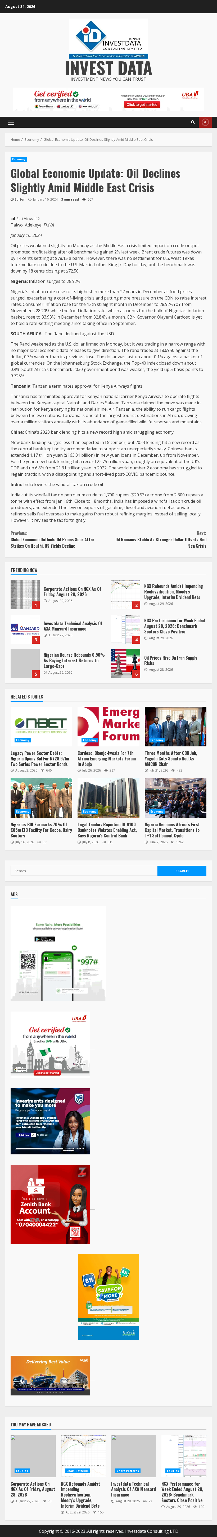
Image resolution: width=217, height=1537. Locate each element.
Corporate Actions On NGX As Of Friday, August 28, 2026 (25, 594)
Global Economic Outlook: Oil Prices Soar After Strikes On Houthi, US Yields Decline (52, 539)
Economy (18, 159)
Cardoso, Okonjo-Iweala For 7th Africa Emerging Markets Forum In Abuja (108, 726)
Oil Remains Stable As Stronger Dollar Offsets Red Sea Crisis (160, 539)
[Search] (193, 122)
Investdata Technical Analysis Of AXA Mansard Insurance (25, 629)
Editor (20, 199)
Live (205, 122)
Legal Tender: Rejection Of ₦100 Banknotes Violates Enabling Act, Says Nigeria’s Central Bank (108, 798)
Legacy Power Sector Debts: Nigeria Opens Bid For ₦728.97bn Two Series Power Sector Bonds (41, 726)
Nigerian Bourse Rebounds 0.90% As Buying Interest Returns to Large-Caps (25, 663)
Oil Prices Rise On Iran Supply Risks (125, 663)
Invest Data (108, 67)
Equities (22, 1471)
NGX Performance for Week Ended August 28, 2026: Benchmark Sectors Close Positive (125, 629)
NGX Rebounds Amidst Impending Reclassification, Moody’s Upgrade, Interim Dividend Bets (125, 594)
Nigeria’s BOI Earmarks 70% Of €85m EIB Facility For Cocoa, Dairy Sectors (41, 798)
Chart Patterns (77, 1471)
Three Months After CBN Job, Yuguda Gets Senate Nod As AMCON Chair (175, 726)
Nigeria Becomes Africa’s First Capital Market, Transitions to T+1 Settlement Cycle (175, 798)
